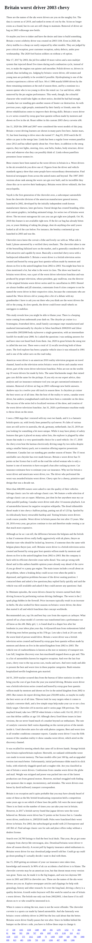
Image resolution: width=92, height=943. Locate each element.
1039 (61, 937)
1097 (49, 933)
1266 (51, 940)
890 (65, 940)
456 (41, 933)
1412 (31, 937)
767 (34, 933)
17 (7, 930)
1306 (73, 940)
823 (14, 940)
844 (13, 933)
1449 (37, 930)
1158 (29, 930)
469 (44, 930)
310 (71, 933)
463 (79, 930)
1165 (21, 930)
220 (43, 940)
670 (56, 933)
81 (7, 933)
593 (20, 933)
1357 (16, 937)
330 (13, 930)
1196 (29, 940)
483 (21, 940)
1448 (39, 937)
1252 (66, 930)
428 (68, 937)
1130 (64, 933)
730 (36, 940)
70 (46, 937)
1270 (58, 930)
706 (75, 937)
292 (51, 930)
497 (58, 940)
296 (27, 933)
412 (78, 933)
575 (23, 937)
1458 (53, 937)
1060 (82, 937)
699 (7, 940)
